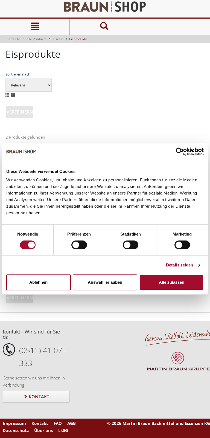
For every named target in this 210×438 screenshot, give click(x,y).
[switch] (79, 244)
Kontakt (38, 397)
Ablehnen (38, 282)
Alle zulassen (171, 282)
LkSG (63, 430)
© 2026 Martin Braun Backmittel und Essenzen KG (158, 423)
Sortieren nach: (18, 74)
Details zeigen (179, 265)
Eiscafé (58, 39)
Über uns (43, 430)
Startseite (12, 39)
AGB (71, 423)
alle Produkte (36, 39)
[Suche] (103, 27)
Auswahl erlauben (105, 282)
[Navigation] (34, 27)
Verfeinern (20, 112)
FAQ (58, 423)
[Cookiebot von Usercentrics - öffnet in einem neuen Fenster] (180, 151)
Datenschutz (16, 430)
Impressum (14, 423)
